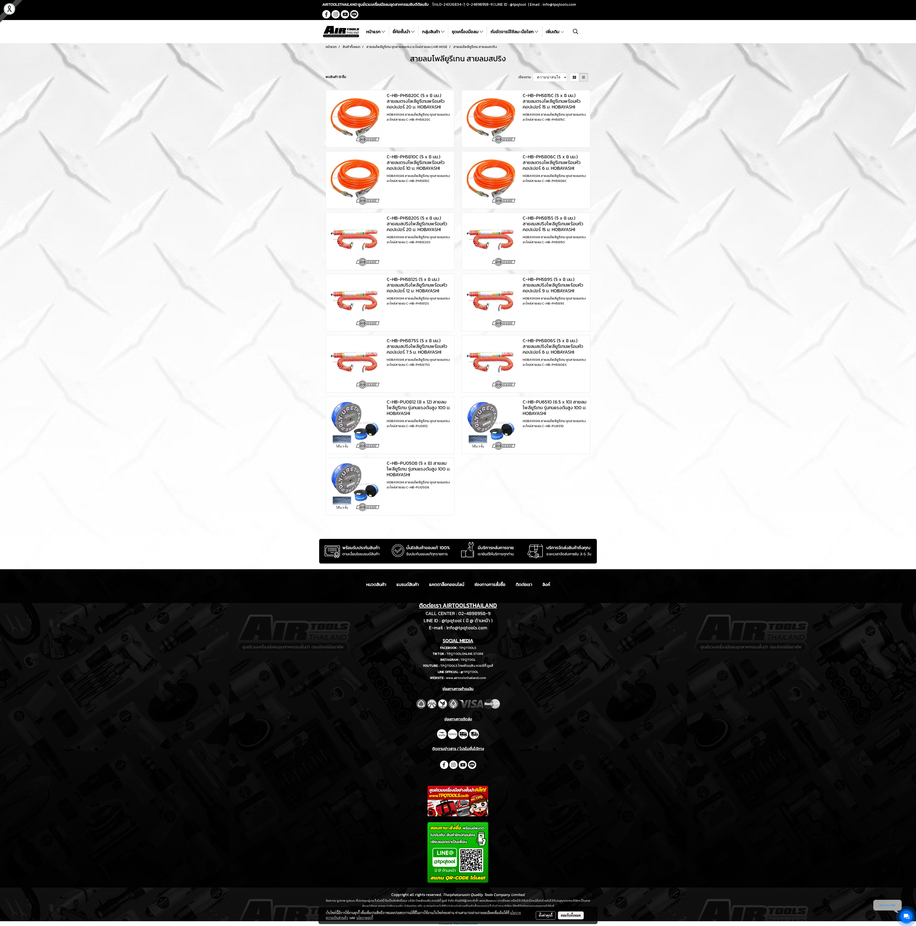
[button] (575, 31)
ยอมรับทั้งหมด (571, 915)
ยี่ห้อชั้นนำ (402, 31)
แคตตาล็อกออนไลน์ (446, 584)
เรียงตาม (525, 77)
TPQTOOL (468, 659)
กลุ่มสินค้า (431, 31)
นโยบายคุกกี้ (364, 918)
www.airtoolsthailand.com (466, 677)
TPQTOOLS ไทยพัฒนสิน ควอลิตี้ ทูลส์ (466, 665)
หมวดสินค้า (376, 584)
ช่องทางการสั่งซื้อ (489, 584)
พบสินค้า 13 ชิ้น (336, 76)
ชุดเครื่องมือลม (465, 31)
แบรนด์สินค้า (407, 584)
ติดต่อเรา (524, 584)
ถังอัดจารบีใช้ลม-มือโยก (513, 31)
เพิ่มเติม (553, 31)
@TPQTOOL (469, 671)
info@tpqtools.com (559, 4)
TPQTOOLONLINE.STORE (465, 653)
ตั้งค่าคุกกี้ (545, 915)
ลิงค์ (546, 584)
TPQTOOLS (467, 647)
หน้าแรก (373, 31)
